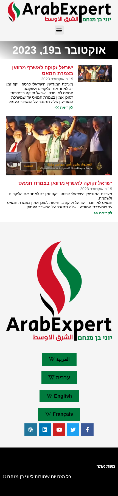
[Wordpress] (30, 429)
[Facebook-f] (87, 429)
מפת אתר (106, 466)
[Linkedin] (45, 429)
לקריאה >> (64, 107)
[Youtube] (59, 429)
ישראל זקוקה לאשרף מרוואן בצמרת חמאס (42, 70)
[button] (59, 30)
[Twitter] (73, 429)
